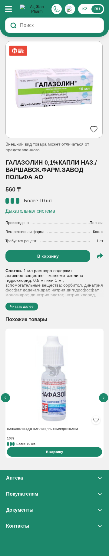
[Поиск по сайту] (13, 25)
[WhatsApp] (70, 9)
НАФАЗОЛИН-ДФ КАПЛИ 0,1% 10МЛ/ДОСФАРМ (42, 429)
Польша (97, 223)
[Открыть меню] (11, 9)
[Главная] (34, 9)
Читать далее (22, 306)
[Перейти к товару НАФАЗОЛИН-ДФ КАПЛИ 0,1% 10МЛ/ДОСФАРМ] (54, 378)
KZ (84, 9)
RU (97, 9)
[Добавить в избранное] (96, 420)
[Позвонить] (56, 9)
